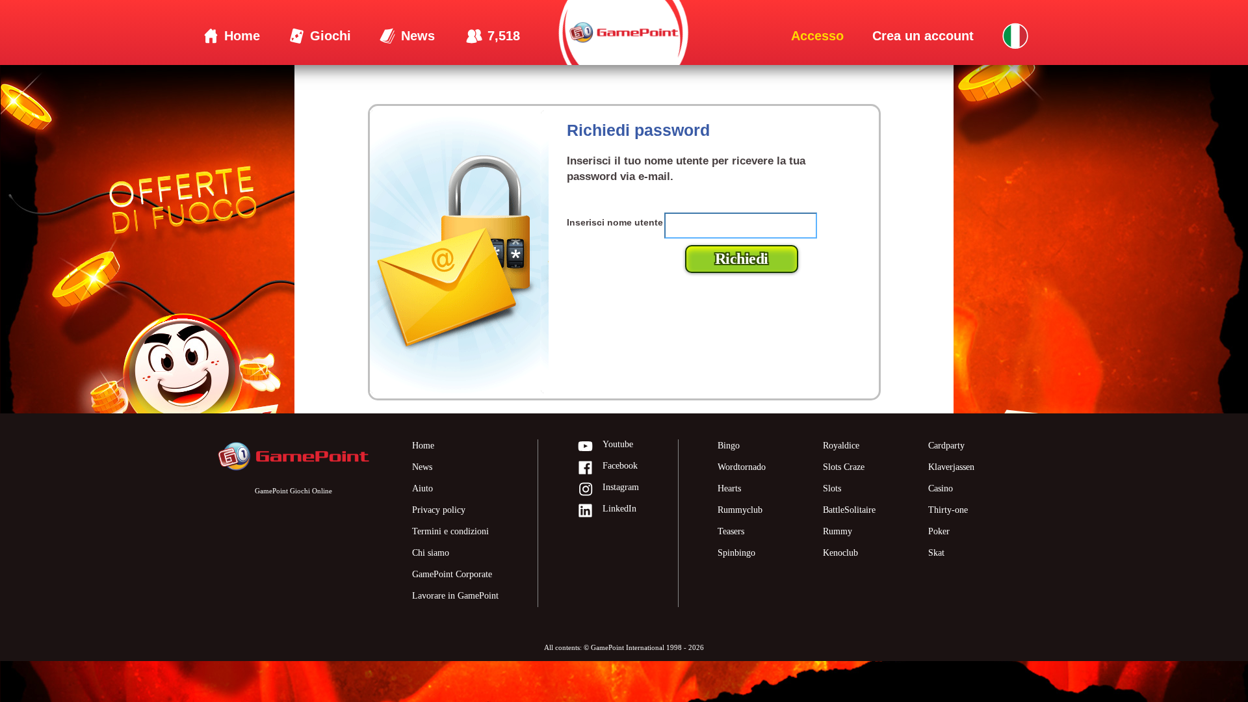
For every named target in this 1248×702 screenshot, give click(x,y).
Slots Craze (843, 467)
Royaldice (841, 445)
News (422, 467)
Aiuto (422, 488)
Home (423, 445)
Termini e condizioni (450, 531)
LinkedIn (619, 509)
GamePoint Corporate (452, 574)
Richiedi (741, 258)
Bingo (729, 445)
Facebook (620, 466)
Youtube (618, 444)
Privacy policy (438, 510)
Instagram (621, 487)
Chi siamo (430, 553)
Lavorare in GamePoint (455, 596)
